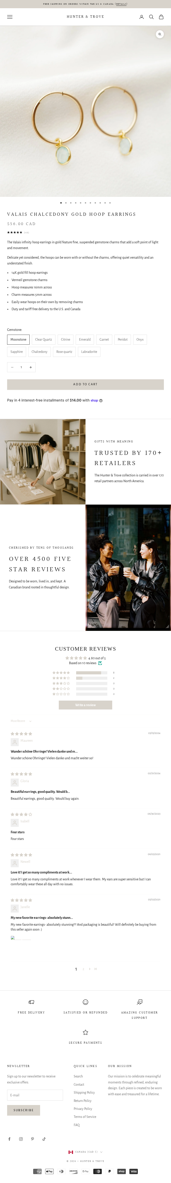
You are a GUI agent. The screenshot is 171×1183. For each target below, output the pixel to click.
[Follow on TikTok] (44, 1139)
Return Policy (83, 1101)
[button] (61, 673)
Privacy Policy (83, 1109)
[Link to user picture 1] (21, 946)
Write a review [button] (85, 705)
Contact (79, 1084)
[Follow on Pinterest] (32, 1139)
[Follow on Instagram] (21, 1139)
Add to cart (85, 384)
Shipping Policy (84, 1092)
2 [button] (83, 969)
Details (121, 4)
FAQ (76, 1125)
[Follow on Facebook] (9, 1139)
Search (78, 1076)
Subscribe (24, 1110)
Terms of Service (85, 1117)
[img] (21, 734)
